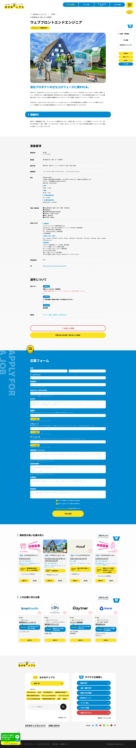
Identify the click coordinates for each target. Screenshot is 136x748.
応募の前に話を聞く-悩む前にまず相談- (68, 335)
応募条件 (46, 223)
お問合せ (65, 698)
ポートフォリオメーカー (102, 4)
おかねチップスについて (35, 725)
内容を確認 (68, 514)
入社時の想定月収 (49, 195)
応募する (24, 580)
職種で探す (84, 683)
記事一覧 (37, 683)
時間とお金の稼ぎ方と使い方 (33, 695)
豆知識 (58, 698)
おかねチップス (27, 664)
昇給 (45, 190)
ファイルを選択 (35, 419)
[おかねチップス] (14, 6)
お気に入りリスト (86, 713)
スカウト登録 (117, 4)
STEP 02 (46, 297)
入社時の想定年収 (49, 200)
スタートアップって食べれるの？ (49, 695)
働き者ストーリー (86, 698)
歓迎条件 (46, 242)
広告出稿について (62, 717)
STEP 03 (46, 305)
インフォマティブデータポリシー (43, 744)
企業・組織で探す (86, 688)
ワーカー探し (86, 4)
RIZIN (39, 692)
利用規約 (70, 508)
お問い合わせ (54, 725)
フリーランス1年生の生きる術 (33, 698)
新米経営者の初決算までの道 (48, 698)
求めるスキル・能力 (49, 236)
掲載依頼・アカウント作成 (104, 718)
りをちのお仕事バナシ (48, 692)
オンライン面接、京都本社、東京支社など (55, 315)
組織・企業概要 (124, 34)
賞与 (45, 186)
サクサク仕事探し (70, 4)
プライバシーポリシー (61, 508)
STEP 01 (46, 286)
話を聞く (35, 580)
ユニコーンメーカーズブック (65, 695)
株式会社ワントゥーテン (126, 45)
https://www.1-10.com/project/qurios (54, 266)
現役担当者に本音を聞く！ (61, 692)
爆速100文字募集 (86, 693)
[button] (19, 731)
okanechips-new (31, 692)
